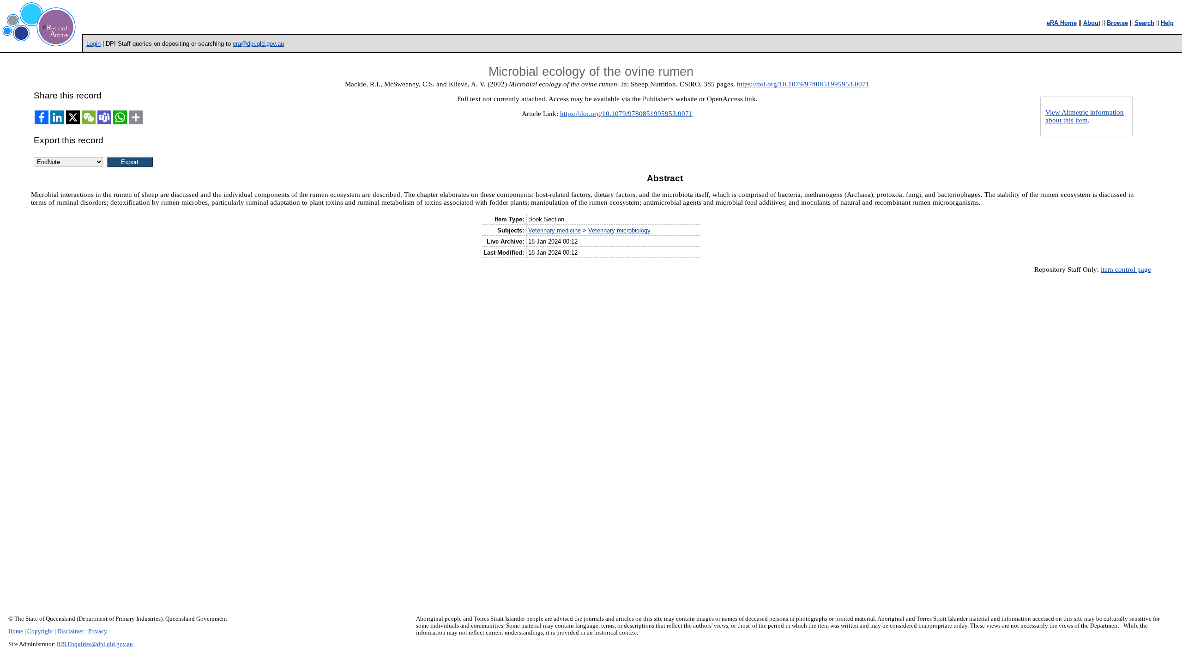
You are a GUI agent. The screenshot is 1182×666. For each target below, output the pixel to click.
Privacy (97, 631)
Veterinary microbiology (619, 230)
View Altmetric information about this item (1084, 116)
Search (1144, 22)
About (1091, 22)
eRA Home (1062, 22)
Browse (1117, 22)
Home (15, 631)
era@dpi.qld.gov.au (258, 43)
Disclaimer (70, 631)
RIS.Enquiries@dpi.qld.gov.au (95, 644)
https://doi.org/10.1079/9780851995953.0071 (803, 84)
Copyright (40, 631)
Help (1167, 22)
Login (93, 43)
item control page (1126, 269)
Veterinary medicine (554, 230)
